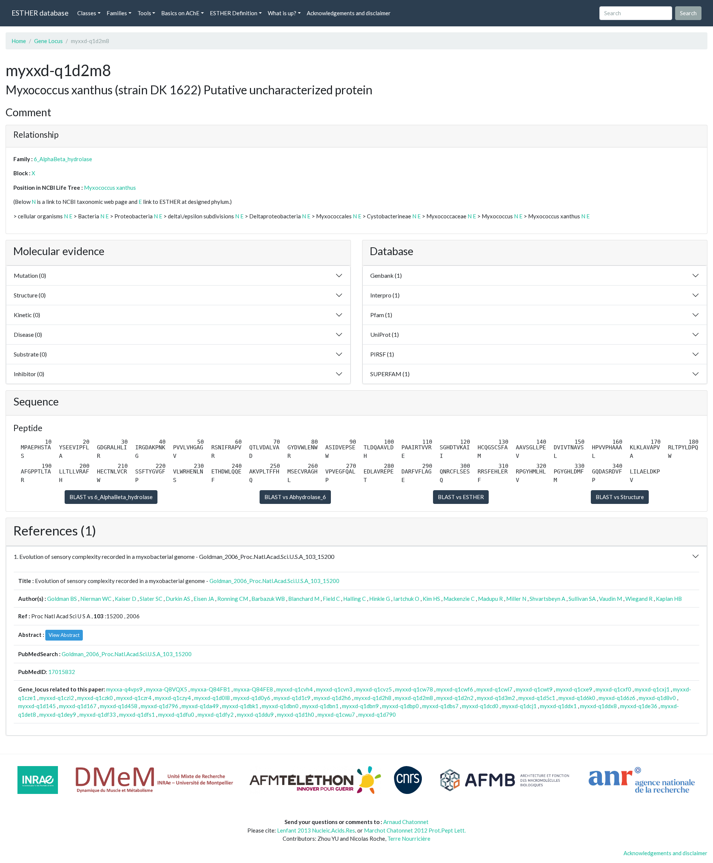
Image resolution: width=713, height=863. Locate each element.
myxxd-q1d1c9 (292, 697)
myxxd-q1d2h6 (332, 697)
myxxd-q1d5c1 (536, 697)
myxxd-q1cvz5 (374, 689)
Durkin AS (178, 598)
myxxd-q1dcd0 (480, 706)
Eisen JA (203, 598)
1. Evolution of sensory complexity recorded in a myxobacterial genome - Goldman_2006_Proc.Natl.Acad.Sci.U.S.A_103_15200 (174, 556)
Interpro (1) (385, 295)
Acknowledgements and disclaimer (349, 13)
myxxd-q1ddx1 (558, 706)
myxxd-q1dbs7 (440, 706)
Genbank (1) (386, 275)
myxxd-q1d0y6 (251, 697)
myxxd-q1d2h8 (372, 697)
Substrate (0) (30, 354)
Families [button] (117, 13)
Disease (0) (28, 334)
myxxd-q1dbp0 (400, 706)
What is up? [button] (282, 13)
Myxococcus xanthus (110, 187)
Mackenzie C (459, 598)
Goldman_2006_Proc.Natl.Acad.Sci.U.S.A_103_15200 (274, 580)
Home (19, 41)
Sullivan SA (582, 598)
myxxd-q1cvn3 (334, 689)
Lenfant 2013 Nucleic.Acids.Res (316, 830)
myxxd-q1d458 (118, 706)
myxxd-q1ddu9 (255, 714)
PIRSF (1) (382, 354)
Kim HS (431, 598)
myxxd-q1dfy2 (216, 714)
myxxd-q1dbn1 (320, 706)
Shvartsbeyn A (547, 598)
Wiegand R (638, 598)
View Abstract (64, 635)
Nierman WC (95, 598)
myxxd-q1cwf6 (454, 689)
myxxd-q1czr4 (134, 697)
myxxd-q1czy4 (173, 697)
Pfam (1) (381, 314)
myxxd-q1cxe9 (574, 689)
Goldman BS (62, 598)
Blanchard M (303, 598)
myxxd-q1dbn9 (360, 706)
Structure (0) (30, 295)
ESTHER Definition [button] (233, 13)
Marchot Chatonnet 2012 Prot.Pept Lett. (415, 830)
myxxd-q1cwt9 (534, 689)
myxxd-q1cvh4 (294, 689)
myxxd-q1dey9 (57, 714)
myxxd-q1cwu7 (336, 714)
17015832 (61, 671)
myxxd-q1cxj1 (652, 689)
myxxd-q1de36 (638, 706)
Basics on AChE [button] (180, 13)
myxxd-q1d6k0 (577, 697)
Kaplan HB (669, 598)
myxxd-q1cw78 (414, 689)
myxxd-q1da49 (200, 706)
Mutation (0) (30, 275)
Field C (331, 598)
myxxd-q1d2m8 (414, 697)
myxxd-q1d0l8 (212, 697)
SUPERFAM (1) (390, 373)
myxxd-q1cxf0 (613, 689)
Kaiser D (125, 598)
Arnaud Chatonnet (406, 821)
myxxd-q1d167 (78, 706)
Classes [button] (86, 13)
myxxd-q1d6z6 (617, 697)
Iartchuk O (406, 598)
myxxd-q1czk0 (95, 697)
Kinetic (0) (27, 314)
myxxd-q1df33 (97, 714)
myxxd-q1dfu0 (176, 714)
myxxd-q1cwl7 (494, 689)
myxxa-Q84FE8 (253, 689)
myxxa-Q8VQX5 (166, 689)
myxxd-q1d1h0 (295, 714)
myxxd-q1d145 (37, 706)
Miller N (516, 598)
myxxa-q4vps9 (124, 689)
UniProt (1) (384, 334)
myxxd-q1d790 (377, 714)
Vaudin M (610, 598)
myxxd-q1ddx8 (598, 706)
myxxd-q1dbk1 (240, 706)
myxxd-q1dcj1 (519, 706)
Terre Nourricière (408, 838)
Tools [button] (144, 13)
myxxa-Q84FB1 (210, 689)
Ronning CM (232, 598)
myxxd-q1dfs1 (137, 714)
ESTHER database (40, 13)
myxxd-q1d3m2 (496, 697)
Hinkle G (379, 598)
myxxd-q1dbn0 (280, 706)
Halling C (354, 598)
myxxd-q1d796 (159, 706)
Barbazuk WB (268, 598)
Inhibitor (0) (29, 373)
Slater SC (151, 598)
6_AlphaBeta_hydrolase (63, 159)
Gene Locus (48, 41)
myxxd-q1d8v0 (657, 697)
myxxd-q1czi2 (56, 697)
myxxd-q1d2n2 (454, 697)
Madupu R (490, 598)
